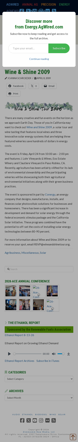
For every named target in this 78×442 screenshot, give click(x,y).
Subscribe (59, 48)
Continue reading (39, 58)
